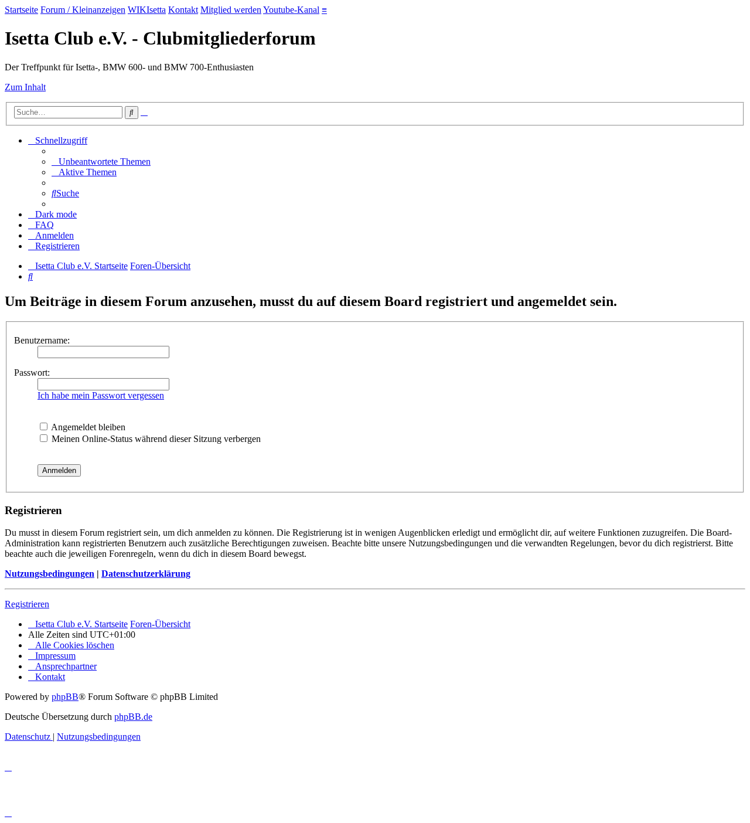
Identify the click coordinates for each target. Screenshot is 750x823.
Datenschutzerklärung (145, 574)
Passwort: (32, 373)
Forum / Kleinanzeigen (82, 10)
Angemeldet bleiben (87, 427)
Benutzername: (42, 340)
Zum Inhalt (25, 87)
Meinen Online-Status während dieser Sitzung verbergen (155, 439)
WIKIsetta (147, 10)
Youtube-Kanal (291, 10)
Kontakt (183, 10)
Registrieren (27, 604)
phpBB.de (133, 717)
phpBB (65, 697)
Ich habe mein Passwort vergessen (101, 395)
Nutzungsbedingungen (49, 574)
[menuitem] (101, 161)
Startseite (21, 10)
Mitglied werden (230, 10)
